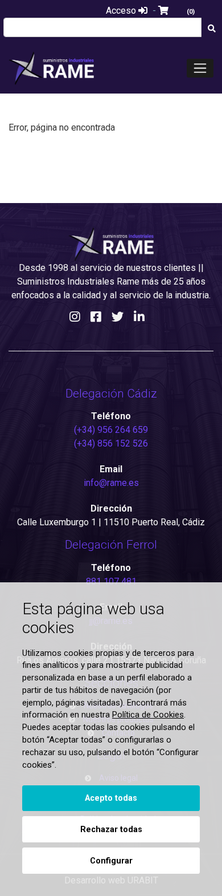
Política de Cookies (148, 714)
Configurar (111, 861)
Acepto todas (111, 798)
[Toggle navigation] (200, 68)
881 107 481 (111, 581)
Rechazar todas (111, 829)
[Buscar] (211, 29)
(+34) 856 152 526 (111, 443)
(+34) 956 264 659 (111, 429)
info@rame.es (111, 482)
